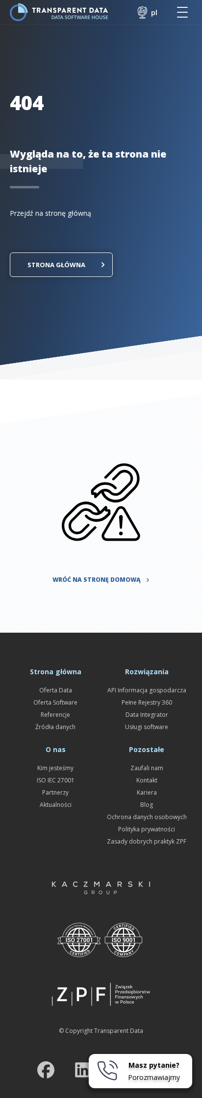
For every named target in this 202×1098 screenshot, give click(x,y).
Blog (146, 805)
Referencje (55, 714)
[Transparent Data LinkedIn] (82, 1071)
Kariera (147, 792)
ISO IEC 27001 (56, 780)
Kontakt (146, 780)
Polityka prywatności (146, 829)
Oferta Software (55, 702)
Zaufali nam (146, 768)
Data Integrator (147, 714)
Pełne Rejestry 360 (147, 702)
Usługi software (146, 727)
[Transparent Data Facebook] (45, 1071)
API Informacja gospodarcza (146, 690)
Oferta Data (55, 690)
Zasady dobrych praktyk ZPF (146, 841)
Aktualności (56, 805)
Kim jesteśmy (55, 768)
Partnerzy (55, 792)
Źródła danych (55, 727)
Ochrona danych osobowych (147, 817)
